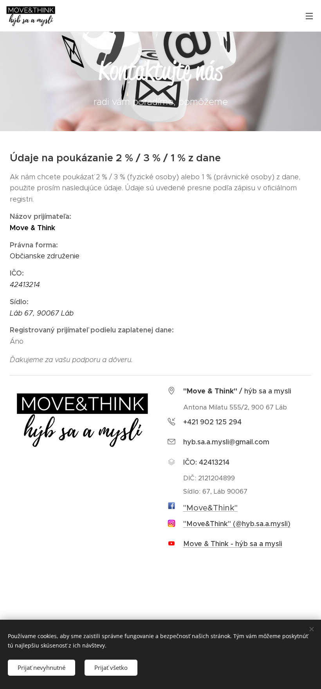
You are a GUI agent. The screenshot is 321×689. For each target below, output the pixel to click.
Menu (309, 15)
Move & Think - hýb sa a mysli (232, 543)
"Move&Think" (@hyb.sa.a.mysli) (236, 523)
